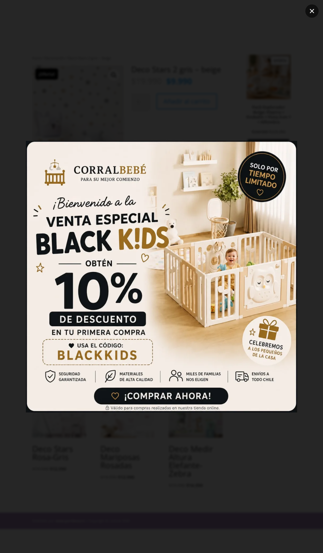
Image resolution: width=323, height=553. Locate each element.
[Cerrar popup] (312, 11)
